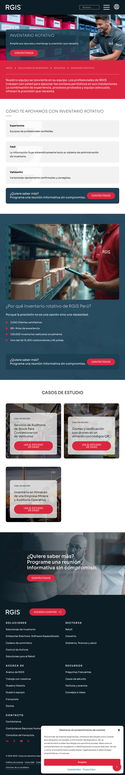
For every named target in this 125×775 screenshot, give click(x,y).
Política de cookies (14, 762)
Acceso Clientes (45, 612)
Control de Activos (17, 649)
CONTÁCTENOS (24, 53)
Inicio (9, 68)
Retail (68, 629)
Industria (59, 68)
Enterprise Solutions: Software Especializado (32, 636)
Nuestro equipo (15, 692)
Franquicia (12, 699)
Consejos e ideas (75, 692)
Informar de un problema (17, 767)
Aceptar (82, 762)
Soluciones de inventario (33, 68)
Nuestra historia (15, 685)
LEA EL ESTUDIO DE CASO (33, 445)
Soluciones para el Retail (20, 656)
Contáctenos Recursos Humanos (25, 728)
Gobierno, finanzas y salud (80, 643)
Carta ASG (29, 762)
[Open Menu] (106, 7)
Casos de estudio (75, 678)
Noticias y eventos (76, 685)
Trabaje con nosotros (18, 678)
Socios (10, 705)
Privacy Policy (89, 769)
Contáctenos (13, 721)
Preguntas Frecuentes (78, 672)
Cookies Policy (74, 769)
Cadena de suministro (19, 643)
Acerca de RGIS (15, 672)
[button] (118, 730)
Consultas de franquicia (20, 735)
